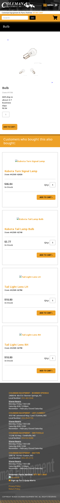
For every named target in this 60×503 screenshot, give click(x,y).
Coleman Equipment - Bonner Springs (29, 393)
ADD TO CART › (9, 127)
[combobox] (15, 18)
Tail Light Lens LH (16, 286)
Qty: (46, 184)
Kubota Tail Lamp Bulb (19, 229)
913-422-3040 (27, 398)
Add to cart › (46, 197)
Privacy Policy (15, 486)
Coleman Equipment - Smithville (26, 433)
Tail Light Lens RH (16, 344)
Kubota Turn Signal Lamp (21, 171)
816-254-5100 (27, 418)
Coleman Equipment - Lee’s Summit (27, 413)
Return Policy (14, 489)
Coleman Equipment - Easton (24, 453)
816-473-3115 (27, 458)
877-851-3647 (38, 13)
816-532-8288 (27, 438)
